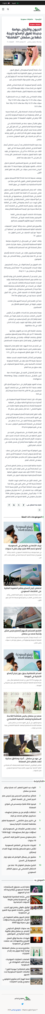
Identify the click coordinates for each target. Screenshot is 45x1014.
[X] (19, 505)
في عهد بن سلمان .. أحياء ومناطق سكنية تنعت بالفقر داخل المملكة (23, 760)
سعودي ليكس (16, 1009)
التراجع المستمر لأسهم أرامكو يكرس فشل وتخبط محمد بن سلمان (22, 632)
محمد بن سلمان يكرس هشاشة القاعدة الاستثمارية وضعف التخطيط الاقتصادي (24, 717)
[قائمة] (3, 9)
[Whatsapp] (39, 510)
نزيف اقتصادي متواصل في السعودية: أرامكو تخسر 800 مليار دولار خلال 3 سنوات (23, 547)
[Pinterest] (9, 505)
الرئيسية (38, 19)
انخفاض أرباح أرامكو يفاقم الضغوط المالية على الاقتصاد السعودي (22, 590)
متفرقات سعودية (27, 19)
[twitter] (22, 1004)
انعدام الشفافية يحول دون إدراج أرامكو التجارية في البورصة (24, 675)
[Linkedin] (14, 505)
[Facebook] (23, 505)
